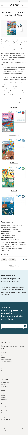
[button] (2, 5)
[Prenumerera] (25, 326)
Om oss (3, 403)
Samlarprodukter (5, 366)
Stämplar (3, 397)
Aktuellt (3, 393)
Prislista (3, 412)
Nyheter (12, 259)
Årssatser (3, 371)
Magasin (3, 395)
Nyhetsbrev (4, 399)
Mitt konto (3, 384)
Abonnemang (4, 379)
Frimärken (3, 352)
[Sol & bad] (14, 215)
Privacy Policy (4, 428)
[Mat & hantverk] (14, 187)
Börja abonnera (5, 382)
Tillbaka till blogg (14, 266)
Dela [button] (26, 259)
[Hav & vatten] (14, 132)
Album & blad (4, 373)
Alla (2, 355)
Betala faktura (4, 386)
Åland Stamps (9, 434)
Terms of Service (14, 428)
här (14, 242)
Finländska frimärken (6, 361)
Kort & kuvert (4, 375)
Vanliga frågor (4, 408)
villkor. (23, 328)
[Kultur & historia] (14, 159)
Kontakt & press (5, 406)
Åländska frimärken (6, 359)
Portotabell (4, 410)
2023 (4, 259)
